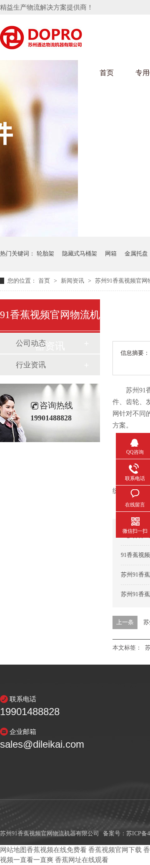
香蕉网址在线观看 (81, 859)
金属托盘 (136, 253)
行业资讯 (31, 365)
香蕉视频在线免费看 (57, 849)
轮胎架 (45, 253)
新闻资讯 (73, 281)
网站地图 (13, 849)
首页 (107, 73)
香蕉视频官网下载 (115, 849)
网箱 (111, 253)
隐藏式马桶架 (79, 253)
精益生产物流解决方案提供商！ (46, 7)
